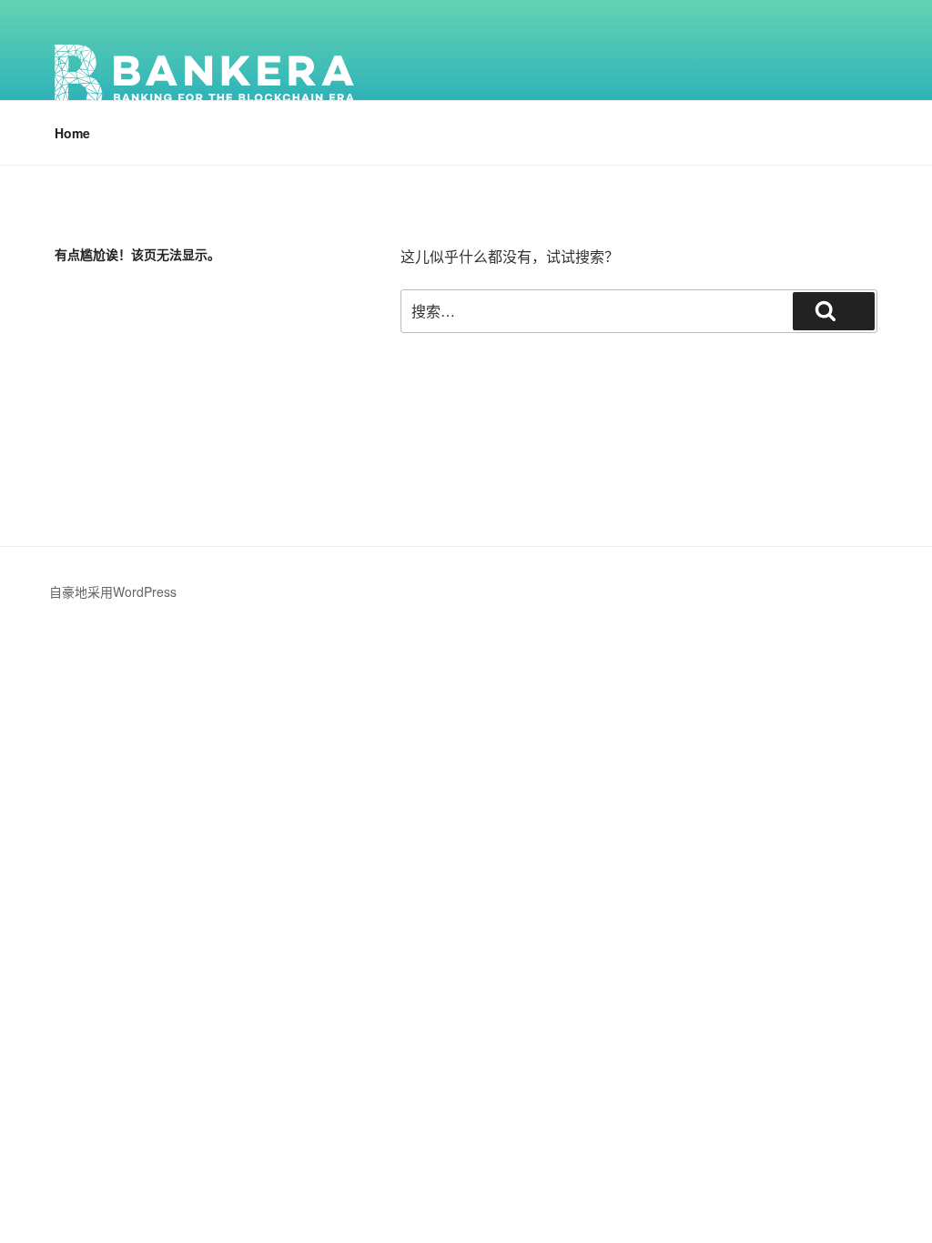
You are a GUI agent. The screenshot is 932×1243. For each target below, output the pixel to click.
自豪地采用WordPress (113, 591)
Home (72, 133)
